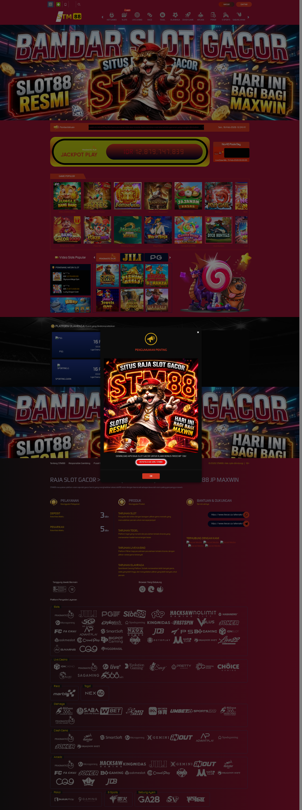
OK (151, 476)
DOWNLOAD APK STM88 (151, 462)
